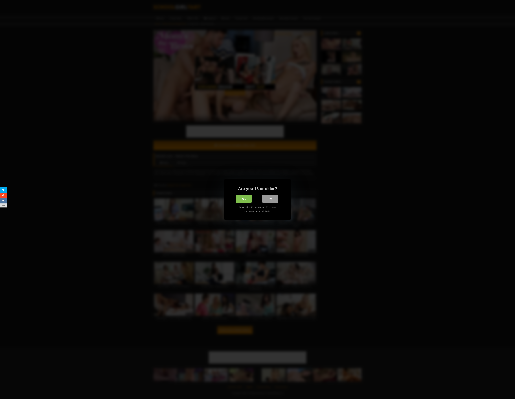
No (270, 199)
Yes (244, 199)
